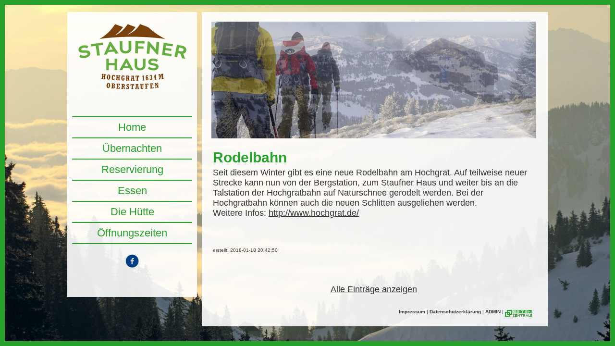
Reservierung (132, 169)
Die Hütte (132, 212)
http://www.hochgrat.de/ (314, 213)
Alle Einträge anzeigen (374, 289)
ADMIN (493, 311)
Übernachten (132, 148)
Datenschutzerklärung (455, 311)
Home (132, 127)
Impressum (412, 311)
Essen (132, 191)
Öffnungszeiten (132, 233)
